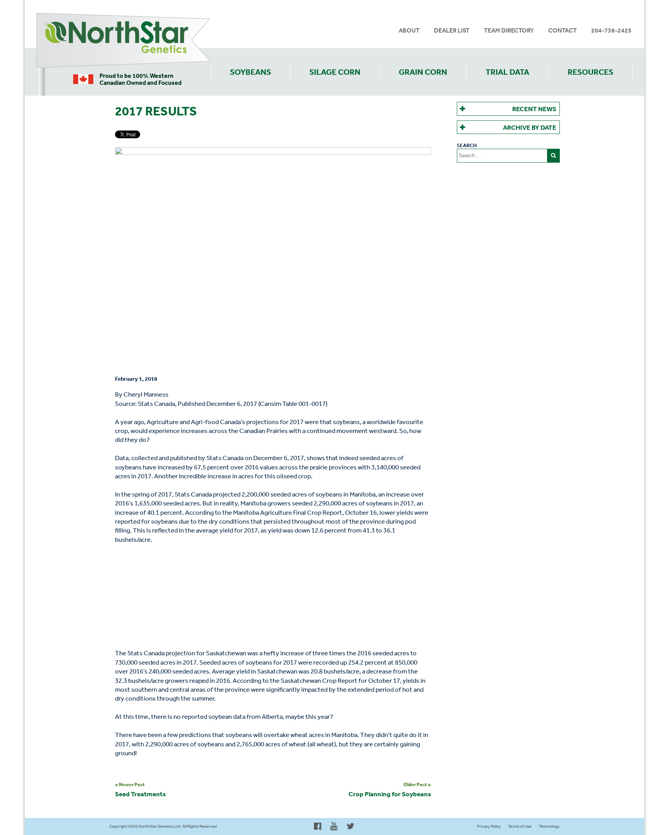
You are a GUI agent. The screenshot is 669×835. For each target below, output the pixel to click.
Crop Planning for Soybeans (389, 789)
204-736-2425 (611, 30)
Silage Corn (334, 72)
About (409, 30)
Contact (562, 30)
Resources (590, 72)
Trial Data (507, 72)
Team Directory (509, 30)
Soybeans (250, 72)
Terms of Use (520, 826)
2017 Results (156, 111)
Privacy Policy (489, 826)
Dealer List (452, 30)
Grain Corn (423, 72)
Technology (549, 826)
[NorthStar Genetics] (123, 41)
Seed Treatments (140, 789)
